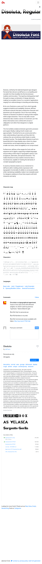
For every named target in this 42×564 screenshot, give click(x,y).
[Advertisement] (21, 62)
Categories (17, 508)
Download (33, 360)
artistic (10, 366)
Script (34, 506)
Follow (37, 297)
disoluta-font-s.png (10, 437)
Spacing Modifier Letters (13, 288)
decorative (6, 364)
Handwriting (5, 508)
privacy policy (24, 561)
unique (15, 366)
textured (30, 366)
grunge (22, 364)
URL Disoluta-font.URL (11, 451)
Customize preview (36, 19)
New (26, 506)
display (35, 364)
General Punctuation (28, 288)
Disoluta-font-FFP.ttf (10, 444)
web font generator (35, 561)
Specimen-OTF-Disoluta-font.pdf (13, 449)
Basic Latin (6, 286)
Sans (30, 506)
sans (17, 364)
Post (37, 327)
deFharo (7, 349)
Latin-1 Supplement (17, 286)
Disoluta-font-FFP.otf (10, 441)
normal (13, 364)
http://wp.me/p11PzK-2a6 (22, 321)
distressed (28, 364)
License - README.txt (10, 446)
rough (5, 366)
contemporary (22, 366)
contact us (16, 561)
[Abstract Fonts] (3, 2)
